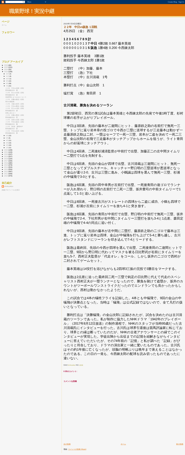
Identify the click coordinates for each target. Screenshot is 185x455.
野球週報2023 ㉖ (11, 124)
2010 (6, 176)
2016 (6, 163)
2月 (7, 145)
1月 (7, 147)
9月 (7, 81)
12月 (7, 74)
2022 (6, 150)
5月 (7, 138)
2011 (6, 174)
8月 (7, 83)
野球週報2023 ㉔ (11, 133)
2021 (6, 152)
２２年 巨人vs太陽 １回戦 (14, 92)
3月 (7, 143)
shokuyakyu (8, 186)
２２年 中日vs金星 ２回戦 (14, 131)
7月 (7, 86)
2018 (6, 159)
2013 (6, 169)
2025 (6, 67)
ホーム (123, 444)
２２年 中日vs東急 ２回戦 (14, 106)
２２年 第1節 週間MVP (14, 126)
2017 (6, 161)
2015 (6, 165)
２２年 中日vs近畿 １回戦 (14, 88)
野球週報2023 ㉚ (11, 90)
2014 (6, 167)
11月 (7, 76)
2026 (6, 65)
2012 (6, 171)
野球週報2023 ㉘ (11, 110)
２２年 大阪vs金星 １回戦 (14, 104)
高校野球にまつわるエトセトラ (15, 97)
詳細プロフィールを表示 (11, 190)
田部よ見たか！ (10, 113)
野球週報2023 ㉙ (11, 95)
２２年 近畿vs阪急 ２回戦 (14, 99)
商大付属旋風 (9, 101)
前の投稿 (179, 444)
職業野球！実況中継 (31, 11)
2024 (6, 69)
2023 (6, 71)
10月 (7, 78)
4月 (7, 140)
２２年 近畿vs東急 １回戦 (14, 115)
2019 (6, 156)
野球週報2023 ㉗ (11, 117)
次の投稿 (67, 444)
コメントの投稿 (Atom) (77, 449)
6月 (7, 135)
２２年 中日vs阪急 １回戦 (14, 122)
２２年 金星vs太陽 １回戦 (14, 120)
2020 (6, 154)
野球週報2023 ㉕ (11, 128)
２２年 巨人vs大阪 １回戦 (14, 108)
